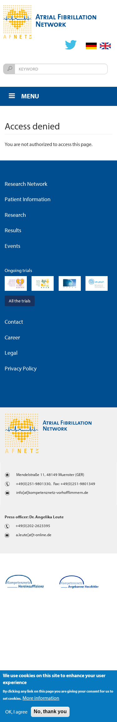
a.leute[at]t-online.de (33, 534)
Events (12, 245)
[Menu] (11, 96)
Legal (11, 352)
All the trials (20, 301)
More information (40, 698)
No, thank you (50, 711)
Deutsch (91, 46)
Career (12, 337)
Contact (14, 321)
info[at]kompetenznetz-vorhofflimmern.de (52, 492)
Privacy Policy (21, 368)
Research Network (26, 183)
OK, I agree (16, 712)
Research (15, 214)
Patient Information (28, 199)
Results (13, 230)
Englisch (105, 46)
